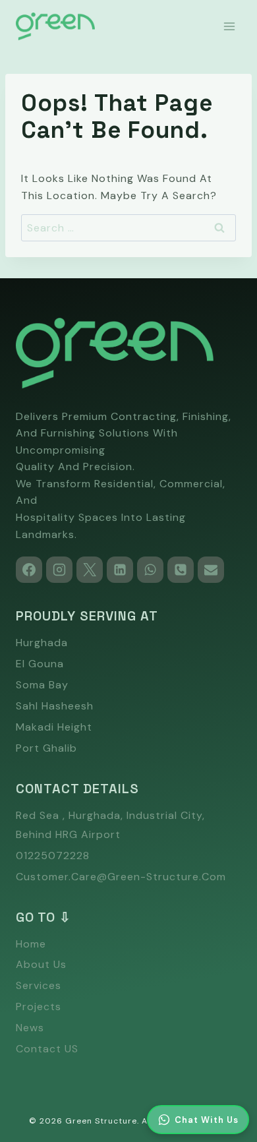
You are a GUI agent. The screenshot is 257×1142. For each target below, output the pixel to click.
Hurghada (42, 642)
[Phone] (180, 569)
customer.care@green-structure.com (121, 877)
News (30, 1028)
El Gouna (40, 664)
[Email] (211, 569)
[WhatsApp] (150, 569)
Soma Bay (42, 685)
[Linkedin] (120, 569)
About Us (41, 964)
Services (38, 985)
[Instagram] (59, 569)
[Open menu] (229, 26)
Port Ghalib (46, 748)
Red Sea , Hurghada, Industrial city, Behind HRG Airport (110, 824)
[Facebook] (29, 569)
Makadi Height (54, 727)
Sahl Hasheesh (55, 706)
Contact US (47, 1049)
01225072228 (53, 855)
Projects (38, 1006)
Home (31, 944)
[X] (89, 569)
